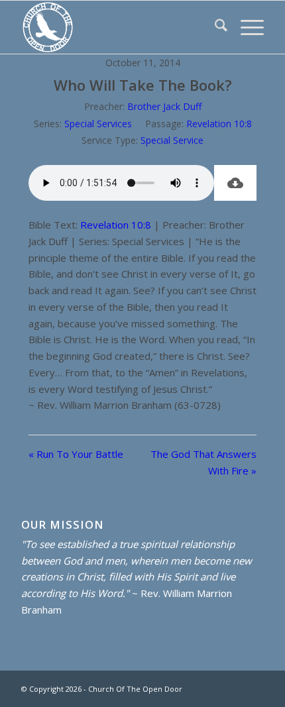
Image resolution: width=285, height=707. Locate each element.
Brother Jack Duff (164, 106)
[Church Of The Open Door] (118, 27)
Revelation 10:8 (219, 123)
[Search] (214, 27)
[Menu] (245, 27)
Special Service (172, 140)
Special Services (98, 123)
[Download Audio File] (235, 183)
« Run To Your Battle (75, 454)
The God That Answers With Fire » (203, 462)
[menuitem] (214, 27)
